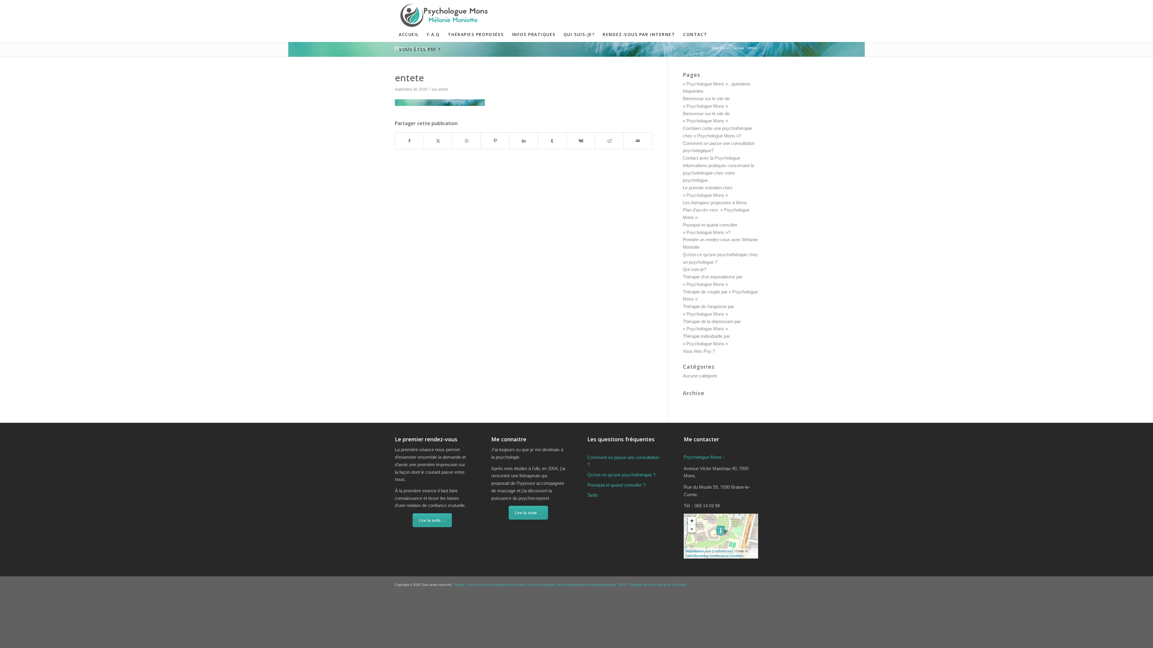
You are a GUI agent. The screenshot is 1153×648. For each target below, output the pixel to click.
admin (443, 89)
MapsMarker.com (698, 550)
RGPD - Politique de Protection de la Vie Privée (652, 584)
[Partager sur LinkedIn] (524, 141)
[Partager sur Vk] (581, 141)
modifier (737, 555)
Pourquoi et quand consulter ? (616, 485)
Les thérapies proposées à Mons (715, 202)
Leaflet (718, 550)
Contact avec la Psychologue (711, 157)
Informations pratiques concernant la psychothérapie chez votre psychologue (718, 173)
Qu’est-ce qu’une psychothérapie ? (621, 474)
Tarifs (592, 495)
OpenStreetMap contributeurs (707, 555)
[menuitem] (409, 34)
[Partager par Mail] (638, 141)
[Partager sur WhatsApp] (466, 141)
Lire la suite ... (432, 520)
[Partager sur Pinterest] (495, 141)
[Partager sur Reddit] (609, 141)
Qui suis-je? (694, 269)
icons (728, 550)
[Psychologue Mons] (442, 15)
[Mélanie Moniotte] (720, 530)
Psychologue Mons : (704, 457)
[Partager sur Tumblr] (552, 141)
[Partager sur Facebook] (409, 141)
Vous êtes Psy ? (699, 351)
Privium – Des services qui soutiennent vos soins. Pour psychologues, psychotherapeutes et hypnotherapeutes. (535, 584)
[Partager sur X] (438, 141)
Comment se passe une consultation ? (623, 461)
